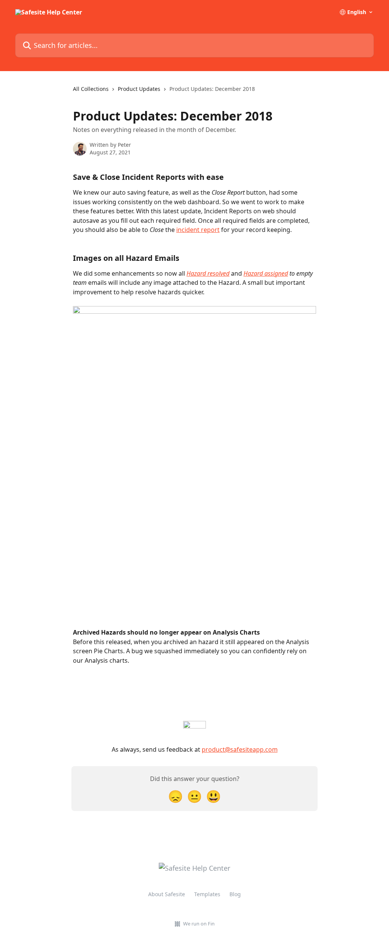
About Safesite (166, 894)
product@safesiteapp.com (240, 749)
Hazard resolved (208, 273)
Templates (207, 894)
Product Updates (139, 88)
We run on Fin (199, 923)
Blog (235, 894)
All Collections (91, 88)
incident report (198, 229)
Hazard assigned (266, 273)
